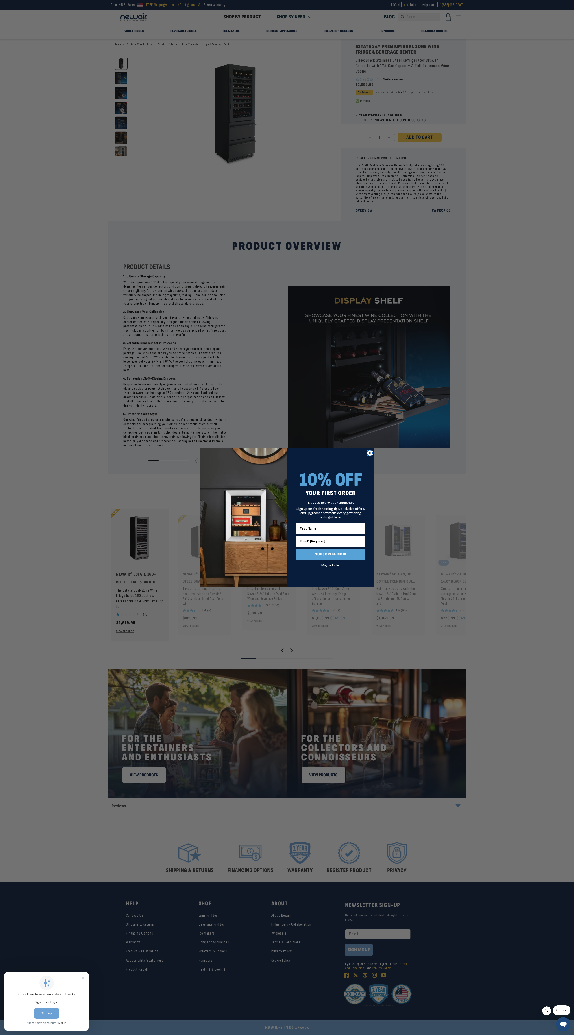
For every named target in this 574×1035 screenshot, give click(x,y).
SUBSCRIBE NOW (330, 554)
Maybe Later (330, 565)
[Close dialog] (370, 453)
